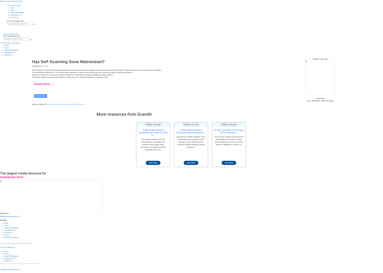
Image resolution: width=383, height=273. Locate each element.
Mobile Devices (79, 104)
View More (153, 163)
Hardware (68, 104)
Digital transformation (55, 104)
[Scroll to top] (1, 272)
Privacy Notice (94, 91)
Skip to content (6, 1)
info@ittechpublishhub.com (10, 269)
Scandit (45, 66)
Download (40, 96)
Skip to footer (17, 1)
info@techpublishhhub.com (10, 216)
